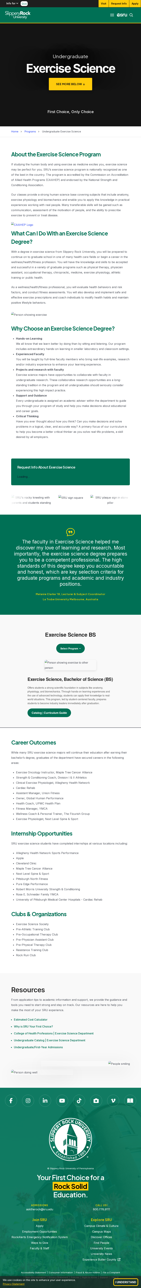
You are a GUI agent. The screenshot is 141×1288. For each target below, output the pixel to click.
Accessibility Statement (33, 1272)
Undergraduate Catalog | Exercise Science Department (49, 1040)
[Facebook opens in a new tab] (11, 1101)
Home (14, 131)
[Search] (130, 15)
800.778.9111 (101, 1209)
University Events (101, 1248)
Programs (30, 131)
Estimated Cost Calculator (30, 1019)
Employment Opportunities (39, 1231)
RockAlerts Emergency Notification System (40, 1237)
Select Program (69, 648)
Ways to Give (39, 1242)
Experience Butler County (101, 1259)
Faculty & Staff (39, 1248)
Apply (135, 3)
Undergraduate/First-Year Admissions (38, 1047)
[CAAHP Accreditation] (22, 225)
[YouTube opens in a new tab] (62, 1101)
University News (101, 1254)
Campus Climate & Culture (101, 1226)
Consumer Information (61, 1272)
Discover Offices (101, 1237)
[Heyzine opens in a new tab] (130, 1101)
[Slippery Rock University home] (70, 1139)
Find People (101, 1242)
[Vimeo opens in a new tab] (113, 1101)
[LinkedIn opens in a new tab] (45, 1101)
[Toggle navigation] (112, 15)
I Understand (125, 1282)
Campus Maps (101, 1231)
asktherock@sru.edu (39, 1209)
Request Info (119, 3)
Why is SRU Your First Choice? (33, 1026)
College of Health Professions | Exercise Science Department (54, 1033)
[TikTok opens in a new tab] (79, 1101)
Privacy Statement (13, 1284)
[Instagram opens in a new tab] (28, 1101)
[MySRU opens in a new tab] (122, 15)
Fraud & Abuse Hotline (88, 1272)
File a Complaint (111, 1272)
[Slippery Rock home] (17, 15)
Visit (103, 3)
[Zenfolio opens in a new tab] (96, 1101)
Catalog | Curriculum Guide (49, 713)
